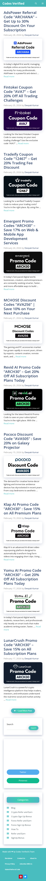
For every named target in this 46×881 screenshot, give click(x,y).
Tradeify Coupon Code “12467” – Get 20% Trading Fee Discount (20, 161)
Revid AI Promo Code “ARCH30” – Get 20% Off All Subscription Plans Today (22, 374)
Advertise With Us (26, 864)
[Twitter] (25, 877)
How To (14, 829)
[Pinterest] (21, 877)
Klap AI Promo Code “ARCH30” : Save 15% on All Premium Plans (22, 509)
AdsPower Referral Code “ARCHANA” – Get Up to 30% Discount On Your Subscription (20, 21)
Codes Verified (13, 3)
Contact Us (21, 858)
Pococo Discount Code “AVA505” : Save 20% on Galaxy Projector (22, 441)
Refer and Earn (18, 833)
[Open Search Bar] (36, 3)
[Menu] (42, 3)
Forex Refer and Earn (21, 820)
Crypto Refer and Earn (21, 812)
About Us (33, 858)
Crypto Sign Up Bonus (21, 816)
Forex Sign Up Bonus (21, 825)
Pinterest (23, 780)
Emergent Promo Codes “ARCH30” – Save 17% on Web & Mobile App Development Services (21, 232)
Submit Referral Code (12, 869)
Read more (9, 76)
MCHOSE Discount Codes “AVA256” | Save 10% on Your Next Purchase (20, 307)
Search (10, 724)
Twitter (23, 772)
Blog (13, 807)
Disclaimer (8, 858)
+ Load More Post (24, 711)
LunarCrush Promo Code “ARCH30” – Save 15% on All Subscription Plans (20, 647)
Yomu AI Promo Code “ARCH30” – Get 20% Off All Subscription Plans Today (22, 577)
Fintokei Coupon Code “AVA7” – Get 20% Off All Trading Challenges (21, 94)
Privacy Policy (10, 864)
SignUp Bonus (17, 837)
